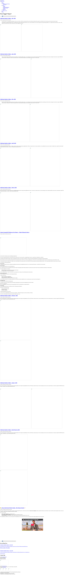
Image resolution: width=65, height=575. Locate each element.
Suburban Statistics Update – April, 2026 (8, 143)
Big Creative (4, 567)
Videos (4, 8)
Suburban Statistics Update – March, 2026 (8, 187)
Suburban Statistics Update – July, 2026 (8, 18)
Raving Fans (4, 4)
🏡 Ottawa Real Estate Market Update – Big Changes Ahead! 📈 (12, 507)
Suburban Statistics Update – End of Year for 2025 (10, 429)
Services (3, 5)
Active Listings (5, 10)
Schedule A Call (2, 1)
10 (12, 16)
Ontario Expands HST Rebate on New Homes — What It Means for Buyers (14, 232)
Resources (4, 9)
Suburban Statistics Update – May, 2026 (8, 99)
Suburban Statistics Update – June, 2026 (8, 54)
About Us (3, 3)
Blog (2, 11)
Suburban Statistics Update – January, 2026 (8, 382)
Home (2, 2)
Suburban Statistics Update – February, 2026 (9, 295)
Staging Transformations (6, 7)
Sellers (4, 6)
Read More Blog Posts (2, 553)
